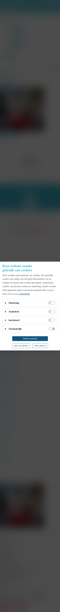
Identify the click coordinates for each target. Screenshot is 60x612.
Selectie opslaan (30, 339)
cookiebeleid (24, 294)
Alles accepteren (21, 346)
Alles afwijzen (40, 346)
